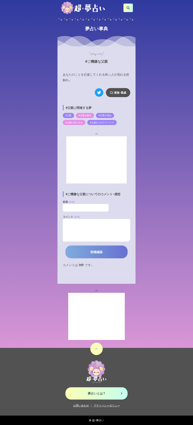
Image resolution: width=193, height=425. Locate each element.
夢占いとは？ (96, 393)
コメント (71, 216)
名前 (69, 201)
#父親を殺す (85, 115)
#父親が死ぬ (105, 115)
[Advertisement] (96, 159)
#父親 (68, 115)
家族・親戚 (120, 92)
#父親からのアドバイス (102, 122)
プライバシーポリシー (106, 405)
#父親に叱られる (74, 122)
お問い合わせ (81, 405)
